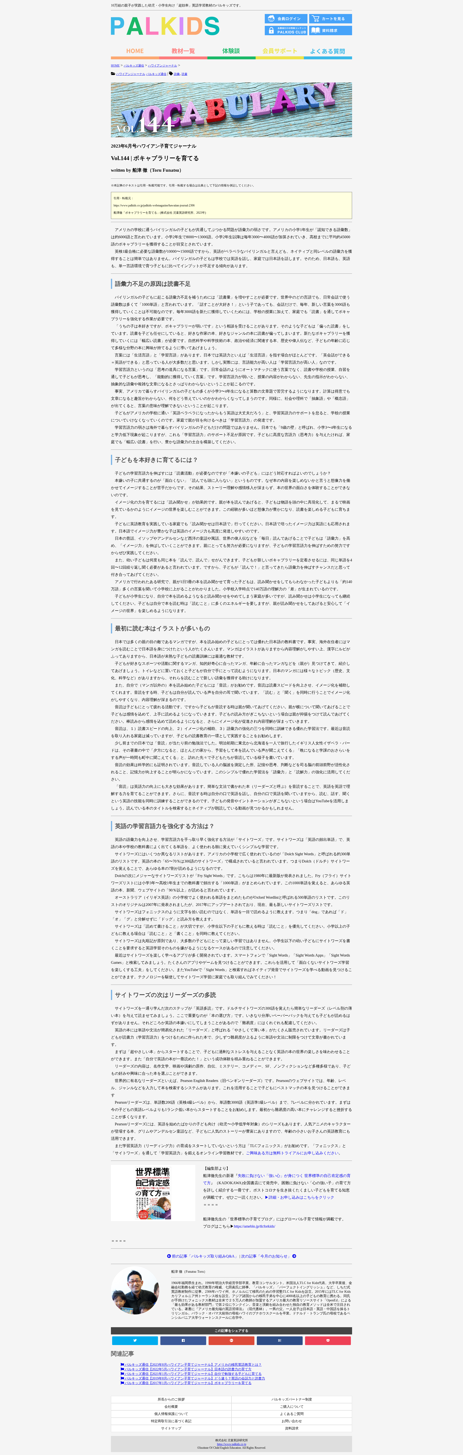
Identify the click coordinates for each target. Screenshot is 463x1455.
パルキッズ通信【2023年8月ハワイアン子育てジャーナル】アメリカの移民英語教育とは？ (193, 1365)
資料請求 (292, 1428)
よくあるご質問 (292, 1414)
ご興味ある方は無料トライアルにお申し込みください (292, 1153)
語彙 (177, 74)
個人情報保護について (171, 1414)
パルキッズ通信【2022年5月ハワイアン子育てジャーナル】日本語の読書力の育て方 (188, 1369)
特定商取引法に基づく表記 (171, 1421)
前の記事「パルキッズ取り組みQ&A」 (204, 1256)
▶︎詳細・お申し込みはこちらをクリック (299, 1197)
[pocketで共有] (328, 1340)
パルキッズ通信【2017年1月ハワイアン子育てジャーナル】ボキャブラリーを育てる (188, 1383)
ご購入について (292, 1406)
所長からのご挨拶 (171, 1399)
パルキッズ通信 (156, 74)
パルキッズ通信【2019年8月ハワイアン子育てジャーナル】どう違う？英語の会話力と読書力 (194, 1378)
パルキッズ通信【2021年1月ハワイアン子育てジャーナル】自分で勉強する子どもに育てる (193, 1374)
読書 (184, 74)
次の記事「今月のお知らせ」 (266, 1256)
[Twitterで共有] (135, 1340)
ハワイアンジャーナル (130, 74)
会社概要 (171, 1406)
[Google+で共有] (231, 1340)
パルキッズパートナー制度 (292, 1399)
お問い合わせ (292, 1421)
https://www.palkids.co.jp (231, 1444)
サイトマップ (171, 1428)
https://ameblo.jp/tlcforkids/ (254, 1226)
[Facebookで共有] (183, 1340)
